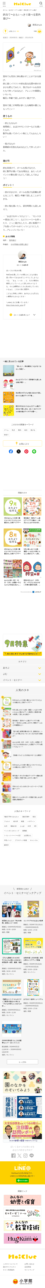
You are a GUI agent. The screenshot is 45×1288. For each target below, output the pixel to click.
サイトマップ (29, 1270)
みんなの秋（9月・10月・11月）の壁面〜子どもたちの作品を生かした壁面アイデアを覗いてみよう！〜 (27, 744)
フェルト (7, 821)
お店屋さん (27, 835)
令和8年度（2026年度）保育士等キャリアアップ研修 (33, 959)
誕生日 (6, 845)
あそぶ (6, 668)
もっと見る (22, 1062)
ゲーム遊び (18, 10)
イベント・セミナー (12, 680)
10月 (29, 826)
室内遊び (12, 240)
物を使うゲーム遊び (30, 10)
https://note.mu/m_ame (14, 305)
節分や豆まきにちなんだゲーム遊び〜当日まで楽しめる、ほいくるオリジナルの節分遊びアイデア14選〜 (28, 408)
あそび (11, 10)
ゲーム (6, 430)
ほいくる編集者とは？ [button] (22, 315)
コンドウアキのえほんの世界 (33, 921)
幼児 (25, 430)
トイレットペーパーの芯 (12, 835)
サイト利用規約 (8, 1270)
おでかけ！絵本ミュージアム (33, 999)
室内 (19, 430)
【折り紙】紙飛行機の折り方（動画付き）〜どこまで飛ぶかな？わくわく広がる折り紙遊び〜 (27, 734)
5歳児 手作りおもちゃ (11, 817)
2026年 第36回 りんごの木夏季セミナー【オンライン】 (12, 1042)
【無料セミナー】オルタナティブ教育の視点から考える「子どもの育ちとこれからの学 (12, 1002)
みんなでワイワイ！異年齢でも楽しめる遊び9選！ (28, 381)
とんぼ (22, 826)
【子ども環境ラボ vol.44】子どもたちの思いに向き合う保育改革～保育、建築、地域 (12, 960)
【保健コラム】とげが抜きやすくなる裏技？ (27, 755)
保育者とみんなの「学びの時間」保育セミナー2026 (12, 922)
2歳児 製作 (25, 817)
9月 (35, 826)
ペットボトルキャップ (11, 831)
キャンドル (34, 840)
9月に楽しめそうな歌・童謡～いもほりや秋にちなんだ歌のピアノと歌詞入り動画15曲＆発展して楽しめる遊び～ (27, 712)
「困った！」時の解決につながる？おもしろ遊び (28, 367)
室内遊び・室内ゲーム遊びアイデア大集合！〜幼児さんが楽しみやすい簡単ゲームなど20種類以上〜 (27, 723)
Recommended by (26, 592)
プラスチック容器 (21, 840)
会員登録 (27, 1267)
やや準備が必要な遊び (19, 244)
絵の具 (15, 821)
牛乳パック (8, 840)
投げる (33, 430)
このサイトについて (10, 1264)
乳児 (13, 430)
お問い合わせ (29, 1264)
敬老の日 (14, 826)
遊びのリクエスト (9, 1267)
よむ (5, 674)
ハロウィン (31, 821)
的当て (6, 435)
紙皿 (22, 821)
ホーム (5, 10)
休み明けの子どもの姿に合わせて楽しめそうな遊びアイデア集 (28, 394)
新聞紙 (24, 831)
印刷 (35, 31)
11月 (5, 826)
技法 (34, 817)
